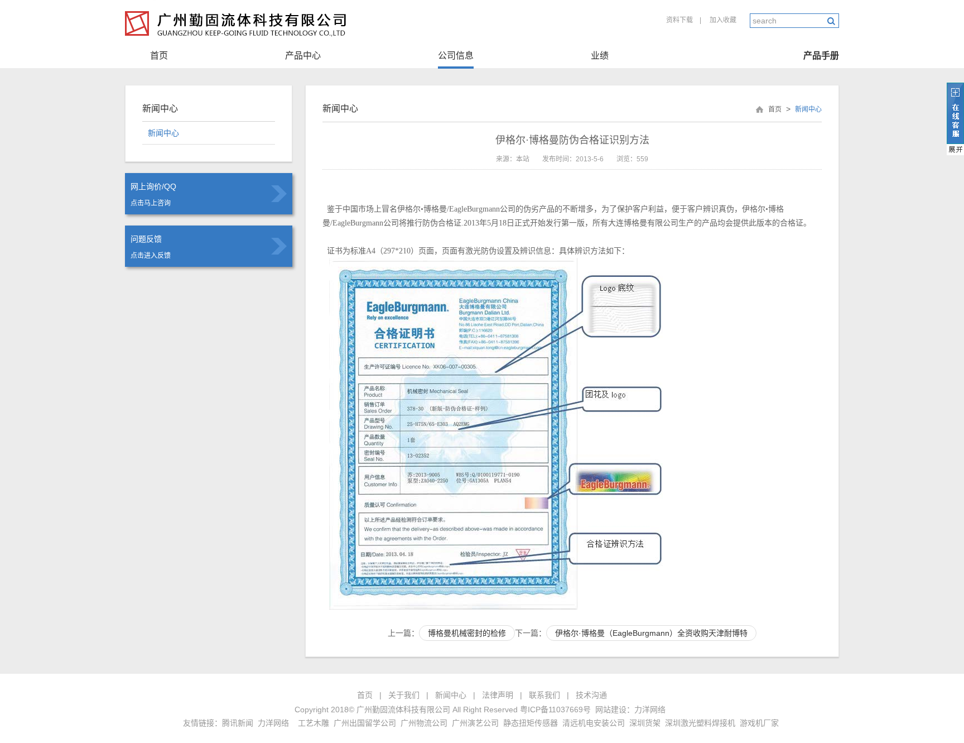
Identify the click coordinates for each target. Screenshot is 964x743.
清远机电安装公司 (593, 722)
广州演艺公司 (475, 722)
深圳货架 (645, 722)
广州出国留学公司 (365, 722)
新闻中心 (163, 132)
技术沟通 (591, 695)
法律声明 (497, 695)
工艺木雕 (313, 722)
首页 (159, 55)
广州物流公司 (424, 722)
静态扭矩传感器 (530, 722)
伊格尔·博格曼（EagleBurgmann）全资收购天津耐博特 (651, 633)
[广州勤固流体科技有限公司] (238, 39)
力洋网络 (650, 709)
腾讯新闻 (237, 722)
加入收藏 (723, 20)
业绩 (600, 55)
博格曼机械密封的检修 (467, 633)
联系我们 (544, 695)
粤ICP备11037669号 (555, 709)
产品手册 (821, 55)
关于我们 (404, 695)
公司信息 (456, 55)
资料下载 (679, 20)
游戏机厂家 (759, 722)
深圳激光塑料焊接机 (700, 722)
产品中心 (303, 55)
